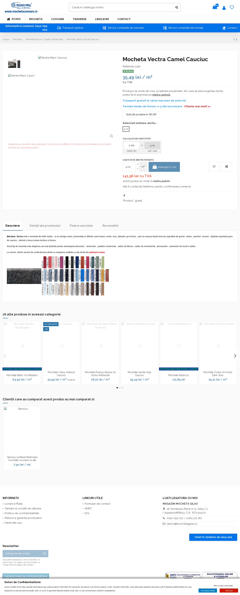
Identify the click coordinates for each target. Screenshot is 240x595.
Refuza (229, 590)
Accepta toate (208, 590)
